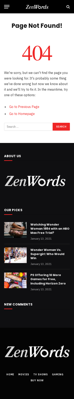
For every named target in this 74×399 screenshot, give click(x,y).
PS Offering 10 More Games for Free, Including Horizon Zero (48, 279)
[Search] (68, 6)
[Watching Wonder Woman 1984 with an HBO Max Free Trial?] (15, 230)
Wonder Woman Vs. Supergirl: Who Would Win (47, 254)
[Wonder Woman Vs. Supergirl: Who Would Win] (15, 255)
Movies (23, 374)
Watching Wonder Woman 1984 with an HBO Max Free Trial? (49, 228)
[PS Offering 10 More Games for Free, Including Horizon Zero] (15, 280)
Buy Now (37, 380)
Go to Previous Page (24, 107)
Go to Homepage (22, 114)
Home (10, 374)
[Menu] (6, 6)
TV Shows (40, 374)
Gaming (58, 374)
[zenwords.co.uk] (37, 6)
